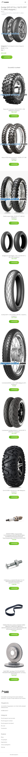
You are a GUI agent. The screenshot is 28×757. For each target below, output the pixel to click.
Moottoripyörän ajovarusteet (8, 718)
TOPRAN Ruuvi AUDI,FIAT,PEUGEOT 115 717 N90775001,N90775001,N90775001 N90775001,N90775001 (14, 581)
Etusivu (2, 11)
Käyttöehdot (4, 742)
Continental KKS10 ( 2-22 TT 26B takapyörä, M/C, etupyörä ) (14, 383)
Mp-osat (3, 725)
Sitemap (3, 747)
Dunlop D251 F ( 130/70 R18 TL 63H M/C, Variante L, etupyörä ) (14, 315)
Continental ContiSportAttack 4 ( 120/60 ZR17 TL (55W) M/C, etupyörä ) (14, 431)
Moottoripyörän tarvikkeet (7, 723)
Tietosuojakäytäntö (5, 744)
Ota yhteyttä (4, 739)
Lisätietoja (7, 57)
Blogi (2, 737)
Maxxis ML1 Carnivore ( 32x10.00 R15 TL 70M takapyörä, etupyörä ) (14, 109)
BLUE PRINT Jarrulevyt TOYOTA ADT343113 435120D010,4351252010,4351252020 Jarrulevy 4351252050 (14, 673)
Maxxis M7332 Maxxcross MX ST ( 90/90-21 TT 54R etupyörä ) (14, 158)
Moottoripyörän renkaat (13, 46)
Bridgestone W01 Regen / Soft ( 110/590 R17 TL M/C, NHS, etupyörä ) (14, 256)
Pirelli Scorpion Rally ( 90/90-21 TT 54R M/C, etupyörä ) (14, 217)
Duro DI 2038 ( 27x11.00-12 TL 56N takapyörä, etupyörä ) (14, 491)
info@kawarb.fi (4, 710)
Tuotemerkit (4, 728)
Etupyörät (21, 46)
